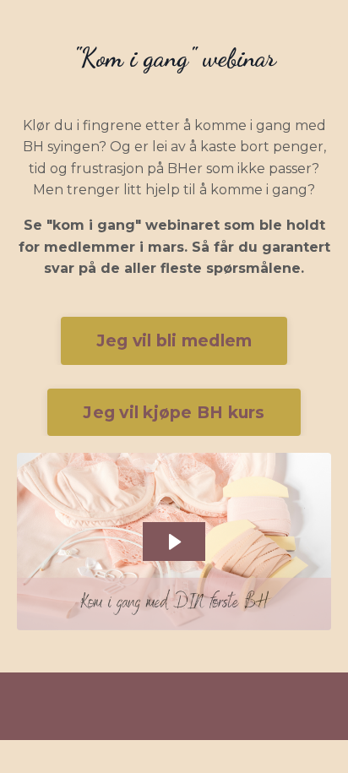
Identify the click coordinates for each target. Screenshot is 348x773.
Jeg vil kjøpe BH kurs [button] (173, 412)
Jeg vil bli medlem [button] (174, 340)
